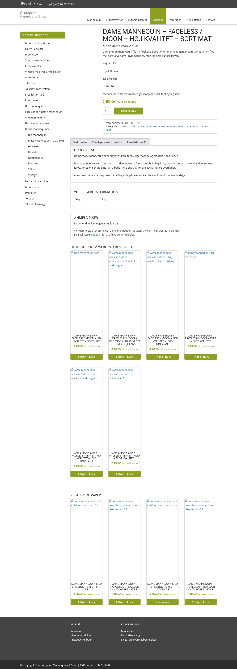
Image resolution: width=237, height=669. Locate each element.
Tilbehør (30, 83)
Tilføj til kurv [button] (86, 356)
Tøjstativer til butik (81, 639)
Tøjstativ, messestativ (37, 89)
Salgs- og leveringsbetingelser (138, 639)
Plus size (33, 163)
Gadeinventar (33, 66)
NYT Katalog (194, 20)
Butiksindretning (137, 20)
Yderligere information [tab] (107, 142)
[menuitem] (28, 3)
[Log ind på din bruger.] (206, 3)
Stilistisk (33, 169)
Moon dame (32, 187)
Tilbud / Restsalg (35, 204)
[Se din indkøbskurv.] (213, 3)
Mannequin (94, 20)
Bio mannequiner (35, 106)
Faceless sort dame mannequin (43, 111)
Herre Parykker (34, 48)
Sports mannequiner (37, 60)
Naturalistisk (35, 157)
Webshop (158, 20)
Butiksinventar (114, 20)
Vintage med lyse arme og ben (43, 71)
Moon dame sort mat (37, 43)
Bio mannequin (37, 135)
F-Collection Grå (34, 94)
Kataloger (76, 631)
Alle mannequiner (35, 117)
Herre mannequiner (37, 181)
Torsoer (29, 198)
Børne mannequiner (37, 123)
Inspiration (175, 20)
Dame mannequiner (37, 129)
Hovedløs (33, 152)
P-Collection (32, 54)
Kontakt (210, 20)
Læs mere (162, 602)
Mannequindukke (80, 635)
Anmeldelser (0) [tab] (137, 142)
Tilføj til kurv (128, 111)
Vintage (32, 175)
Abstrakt (34, 146)
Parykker (30, 192)
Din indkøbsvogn (131, 635)
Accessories (32, 77)
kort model (31, 100)
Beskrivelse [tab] (80, 142)
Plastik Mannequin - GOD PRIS (46, 140)
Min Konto (127, 631)
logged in (95, 234)
